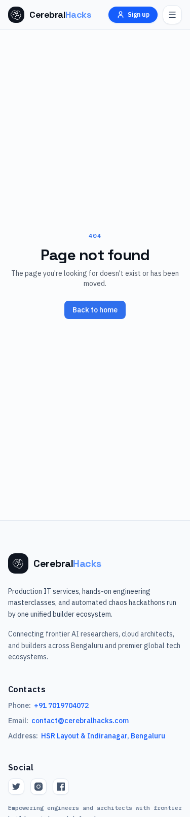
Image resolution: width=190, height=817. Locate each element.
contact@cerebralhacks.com (80, 720)
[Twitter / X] (16, 786)
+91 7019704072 (61, 705)
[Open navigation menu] (172, 14)
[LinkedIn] (61, 786)
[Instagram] (38, 786)
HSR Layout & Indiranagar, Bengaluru (103, 735)
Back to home (95, 309)
